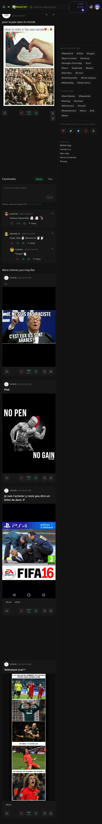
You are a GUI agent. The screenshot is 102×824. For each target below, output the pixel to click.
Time (50, 179)
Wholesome (68, 105)
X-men (80, 73)
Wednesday (68, 82)
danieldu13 (15, 233)
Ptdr (7, 389)
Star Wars (67, 73)
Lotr (89, 63)
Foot (9, 602)
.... (5, 283)
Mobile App (65, 145)
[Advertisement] (80, 26)
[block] (53, 118)
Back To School (69, 58)
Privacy (63, 161)
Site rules (64, 153)
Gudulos (19, 249)
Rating (39, 179)
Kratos (90, 68)
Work (65, 115)
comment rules (35, 204)
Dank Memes (69, 96)
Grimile (13, 277)
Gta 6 (65, 68)
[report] (52, 113)
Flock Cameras (89, 77)
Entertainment (69, 110)
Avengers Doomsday (72, 63)
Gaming (66, 101)
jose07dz (13, 213)
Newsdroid (68, 53)
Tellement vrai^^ (15, 669)
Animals (79, 101)
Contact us (65, 149)
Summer (86, 58)
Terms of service (68, 157)
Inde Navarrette (70, 77)
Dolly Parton (84, 82)
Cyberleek (77, 68)
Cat (92, 110)
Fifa (18, 602)
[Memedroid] (8, 7)
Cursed (82, 105)
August (91, 53)
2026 (80, 53)
